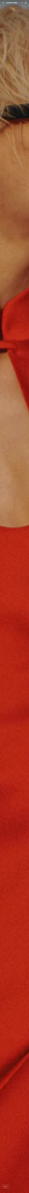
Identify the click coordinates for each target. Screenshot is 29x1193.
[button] (22, 3)
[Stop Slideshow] (3, 1190)
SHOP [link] (5, 1187)
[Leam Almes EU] (11, 2)
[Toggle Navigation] (3, 3)
